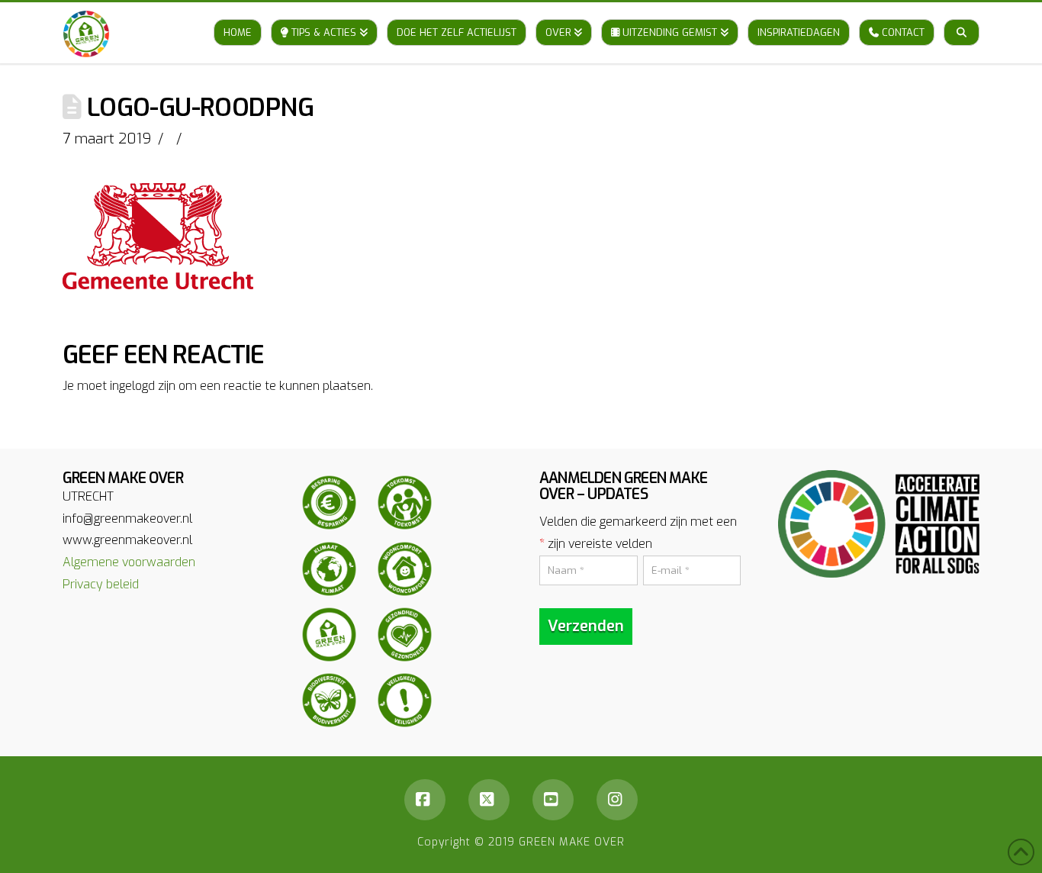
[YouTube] (553, 799)
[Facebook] (424, 799)
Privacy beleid (101, 584)
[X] (489, 799)
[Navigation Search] (961, 17)
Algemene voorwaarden (129, 562)
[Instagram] (617, 799)
